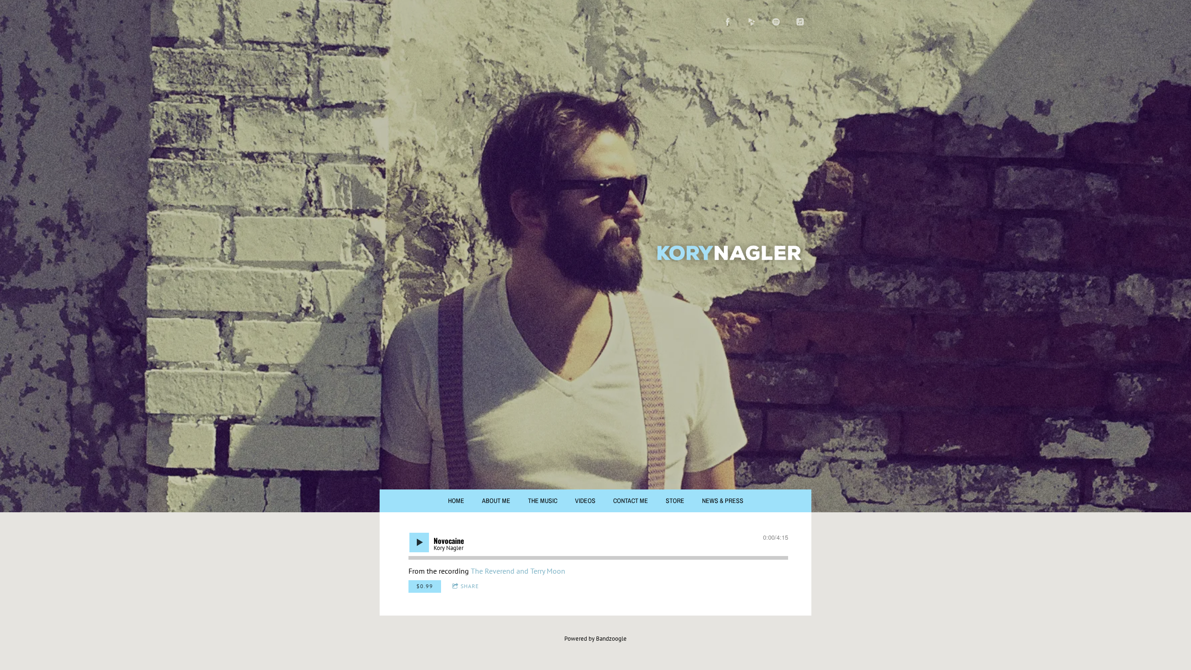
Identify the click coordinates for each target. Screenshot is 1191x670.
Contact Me (630, 500)
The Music (542, 500)
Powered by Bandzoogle (595, 638)
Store (675, 500)
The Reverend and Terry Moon (518, 571)
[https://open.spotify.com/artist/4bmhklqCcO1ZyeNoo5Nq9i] (776, 22)
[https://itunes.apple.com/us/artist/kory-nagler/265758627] (800, 22)
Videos (585, 500)
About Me (496, 500)
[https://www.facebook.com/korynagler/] (727, 22)
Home (456, 500)
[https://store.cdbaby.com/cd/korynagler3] (752, 22)
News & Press (722, 500)
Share (470, 586)
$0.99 (424, 586)
